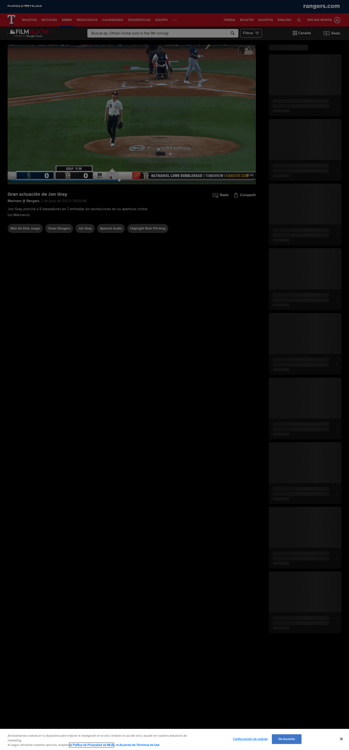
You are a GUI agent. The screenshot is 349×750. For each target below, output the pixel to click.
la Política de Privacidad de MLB (91, 745)
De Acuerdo (286, 739)
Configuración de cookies (250, 739)
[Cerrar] (341, 739)
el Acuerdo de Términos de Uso (137, 745)
